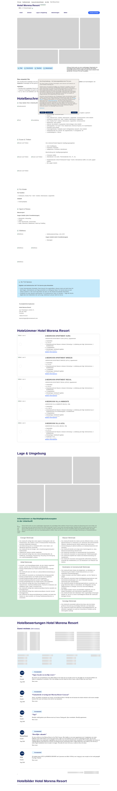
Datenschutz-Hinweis (52, 100)
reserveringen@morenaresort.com (28, 318)
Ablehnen (42, 112)
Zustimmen (74, 112)
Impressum (42, 108)
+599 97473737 (23, 315)
